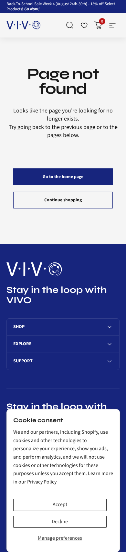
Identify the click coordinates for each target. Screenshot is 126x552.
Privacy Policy (42, 481)
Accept (60, 504)
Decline (60, 521)
